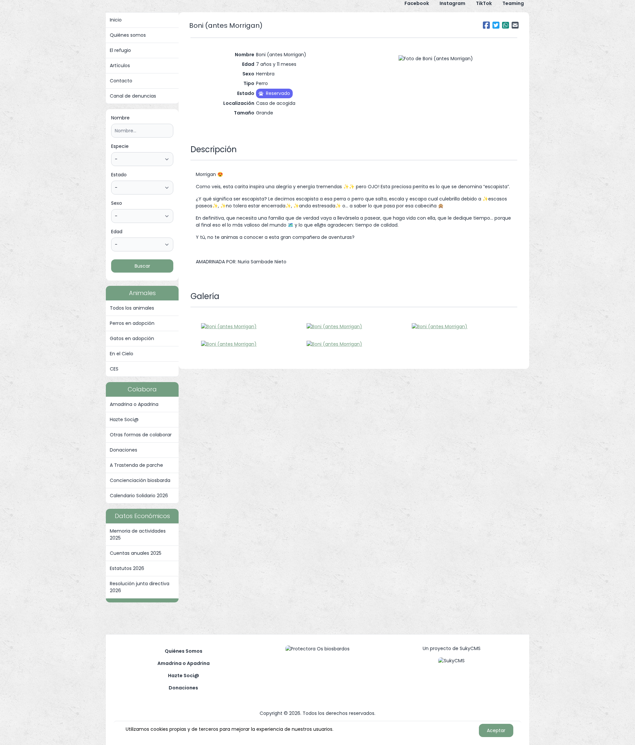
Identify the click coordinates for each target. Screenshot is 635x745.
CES (114, 369)
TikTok (484, 3)
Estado (119, 174)
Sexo (116, 203)
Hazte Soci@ (124, 419)
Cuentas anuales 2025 (135, 553)
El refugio (120, 50)
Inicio (116, 20)
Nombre (120, 117)
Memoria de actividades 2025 (138, 534)
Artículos (120, 65)
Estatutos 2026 (127, 568)
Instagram (452, 3)
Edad (116, 231)
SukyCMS (470, 648)
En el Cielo (121, 353)
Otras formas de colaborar (141, 434)
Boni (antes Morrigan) (226, 25)
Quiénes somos (128, 35)
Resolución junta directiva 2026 (139, 587)
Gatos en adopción (132, 338)
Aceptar (496, 730)
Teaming (513, 3)
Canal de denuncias (133, 96)
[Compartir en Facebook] (486, 25)
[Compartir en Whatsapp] (505, 25)
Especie (120, 146)
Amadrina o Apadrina (134, 404)
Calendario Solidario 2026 (139, 495)
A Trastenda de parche (136, 465)
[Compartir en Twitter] (495, 25)
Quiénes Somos (183, 651)
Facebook (416, 3)
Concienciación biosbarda (140, 480)
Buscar (142, 266)
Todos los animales (132, 308)
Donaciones (123, 450)
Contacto (121, 80)
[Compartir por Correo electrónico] (515, 25)
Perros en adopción (132, 323)
